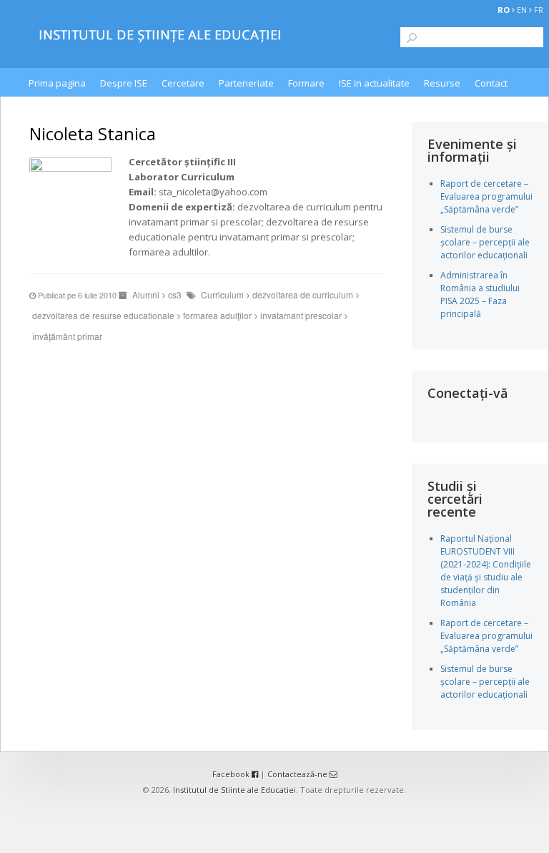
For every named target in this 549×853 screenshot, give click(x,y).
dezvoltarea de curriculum (302, 294)
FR (538, 9)
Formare (306, 83)
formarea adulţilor (217, 315)
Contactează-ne (298, 774)
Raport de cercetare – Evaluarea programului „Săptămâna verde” (486, 196)
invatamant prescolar (301, 315)
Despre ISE (123, 83)
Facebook (232, 774)
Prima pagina (57, 83)
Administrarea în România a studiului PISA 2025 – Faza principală (480, 294)
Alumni (145, 294)
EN (522, 9)
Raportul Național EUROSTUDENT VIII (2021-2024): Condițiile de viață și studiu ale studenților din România (485, 570)
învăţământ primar (67, 336)
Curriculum (222, 294)
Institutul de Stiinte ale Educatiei (234, 789)
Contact (491, 83)
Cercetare (183, 83)
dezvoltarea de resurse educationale (103, 315)
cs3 (175, 294)
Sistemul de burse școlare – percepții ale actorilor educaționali (485, 242)
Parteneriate (246, 83)
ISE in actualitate (374, 83)
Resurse (442, 83)
